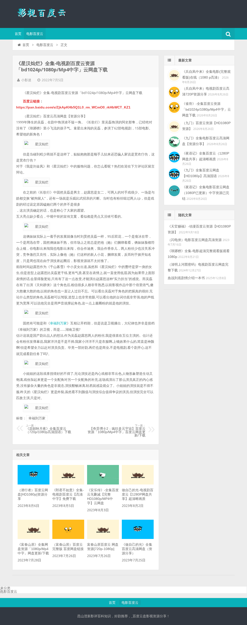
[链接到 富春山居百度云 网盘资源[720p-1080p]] (103, 538)
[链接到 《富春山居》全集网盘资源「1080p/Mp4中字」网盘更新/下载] (33, 538)
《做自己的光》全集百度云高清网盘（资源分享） (137, 549)
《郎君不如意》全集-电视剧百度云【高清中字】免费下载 (68, 494)
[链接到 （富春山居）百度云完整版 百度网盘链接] (68, 538)
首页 (18, 34)
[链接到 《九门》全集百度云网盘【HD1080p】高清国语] (174, 173)
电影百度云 (34, 34)
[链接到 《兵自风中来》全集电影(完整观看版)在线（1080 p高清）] (174, 75)
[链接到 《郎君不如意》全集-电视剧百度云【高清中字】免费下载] (68, 483)
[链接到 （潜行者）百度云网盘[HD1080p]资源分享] (33, 483)
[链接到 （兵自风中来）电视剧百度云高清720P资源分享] (174, 92)
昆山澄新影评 (43, 13)
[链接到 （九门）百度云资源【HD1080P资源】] (174, 126)
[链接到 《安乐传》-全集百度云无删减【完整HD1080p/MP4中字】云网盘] (103, 483)
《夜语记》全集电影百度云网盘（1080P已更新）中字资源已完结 (205, 193)
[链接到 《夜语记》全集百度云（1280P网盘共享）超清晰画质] (174, 156)
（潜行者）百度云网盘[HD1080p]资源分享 (33, 494)
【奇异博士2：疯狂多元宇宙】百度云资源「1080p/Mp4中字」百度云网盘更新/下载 (116, 430)
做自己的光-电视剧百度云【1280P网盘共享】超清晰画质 (137, 494)
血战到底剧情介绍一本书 (186, 278)
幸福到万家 (58, 323)
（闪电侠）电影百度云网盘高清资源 (195, 240)
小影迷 (26, 80)
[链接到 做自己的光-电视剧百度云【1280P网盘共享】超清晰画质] (138, 483)
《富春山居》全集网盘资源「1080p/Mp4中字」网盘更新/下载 (33, 549)
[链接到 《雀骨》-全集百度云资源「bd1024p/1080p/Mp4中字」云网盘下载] (174, 107)
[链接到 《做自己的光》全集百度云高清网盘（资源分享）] (138, 538)
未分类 (5, 588)
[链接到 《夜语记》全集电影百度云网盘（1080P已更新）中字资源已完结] (174, 190)
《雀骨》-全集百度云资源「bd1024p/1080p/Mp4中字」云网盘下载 (206, 109)
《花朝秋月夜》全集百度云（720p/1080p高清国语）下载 (48, 429)
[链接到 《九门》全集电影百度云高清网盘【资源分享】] (174, 141)
